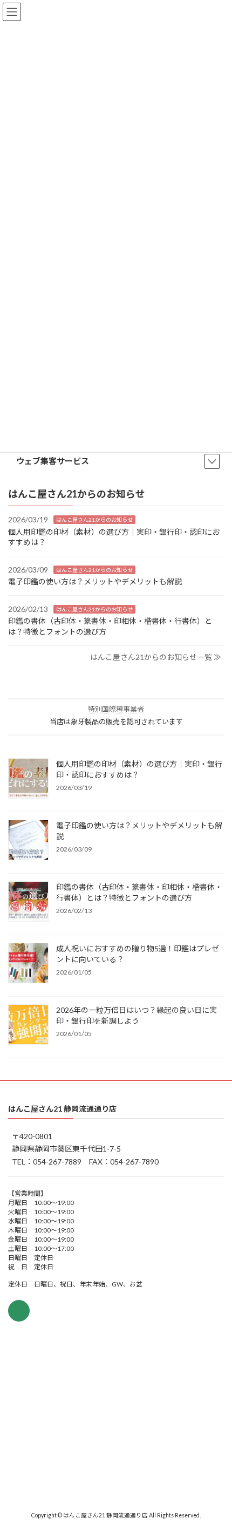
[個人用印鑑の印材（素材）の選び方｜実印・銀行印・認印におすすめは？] (28, 779)
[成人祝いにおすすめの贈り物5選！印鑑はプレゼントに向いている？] (28, 963)
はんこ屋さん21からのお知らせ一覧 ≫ (155, 656)
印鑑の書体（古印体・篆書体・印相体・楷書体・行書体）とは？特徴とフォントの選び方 (139, 892)
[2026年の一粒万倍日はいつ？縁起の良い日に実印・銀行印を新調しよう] (28, 1025)
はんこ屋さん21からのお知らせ (94, 519)
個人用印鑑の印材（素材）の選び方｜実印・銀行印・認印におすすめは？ (139, 769)
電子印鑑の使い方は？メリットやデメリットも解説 (95, 581)
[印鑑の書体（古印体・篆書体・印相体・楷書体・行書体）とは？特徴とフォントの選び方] (28, 902)
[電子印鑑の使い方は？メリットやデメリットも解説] (28, 840)
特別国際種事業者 (116, 709)
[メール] (19, 1311)
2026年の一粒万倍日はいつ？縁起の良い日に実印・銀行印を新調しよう (136, 1015)
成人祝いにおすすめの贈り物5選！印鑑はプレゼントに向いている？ (137, 953)
